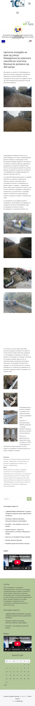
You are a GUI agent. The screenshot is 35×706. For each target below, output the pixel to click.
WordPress (20, 701)
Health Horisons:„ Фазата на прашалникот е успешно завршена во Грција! (17, 531)
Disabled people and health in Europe (17, 543)
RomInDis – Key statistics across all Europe (16, 627)
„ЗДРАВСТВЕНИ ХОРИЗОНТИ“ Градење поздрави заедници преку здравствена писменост (18, 513)
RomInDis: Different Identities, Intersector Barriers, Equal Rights (16, 622)
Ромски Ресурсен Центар (11, 696)
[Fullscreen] (29, 568)
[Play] (6, 568)
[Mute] (26, 568)
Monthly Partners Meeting (13, 540)
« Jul (5, 685)
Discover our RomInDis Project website (17, 537)
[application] (18, 562)
